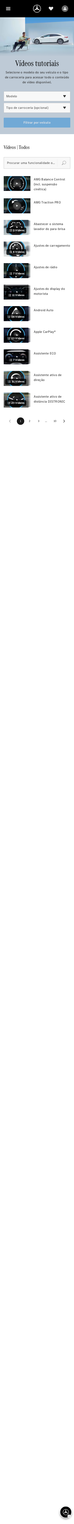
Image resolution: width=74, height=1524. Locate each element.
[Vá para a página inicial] (37, 8)
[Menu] (8, 8)
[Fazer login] (65, 9)
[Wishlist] (51, 8)
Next (64, 421)
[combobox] (37, 96)
